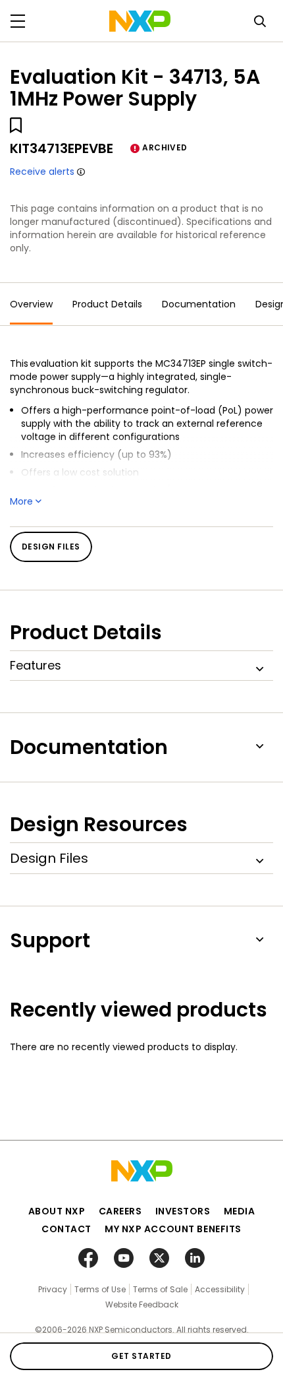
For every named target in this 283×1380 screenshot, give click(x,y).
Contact (66, 1229)
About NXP (57, 1211)
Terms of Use (100, 1289)
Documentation (199, 304)
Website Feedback (141, 1304)
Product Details (107, 304)
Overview (31, 304)
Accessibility (220, 1289)
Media (239, 1211)
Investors (183, 1211)
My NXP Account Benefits (173, 1229)
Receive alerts (42, 171)
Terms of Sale (160, 1289)
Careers (120, 1211)
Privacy (52, 1289)
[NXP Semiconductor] (139, 21)
